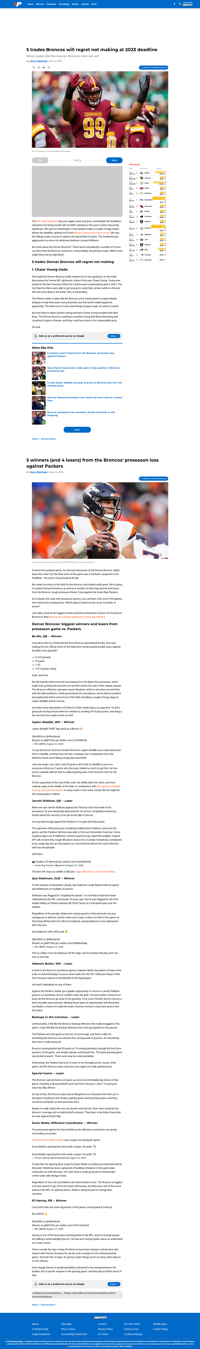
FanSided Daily (40, 1329)
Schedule (51, 4)
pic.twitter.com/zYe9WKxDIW (75, 861)
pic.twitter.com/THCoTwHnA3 (72, 1225)
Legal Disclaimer (41, 1334)
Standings (64, 4)
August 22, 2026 (55, 743)
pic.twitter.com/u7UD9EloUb (71, 740)
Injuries (85, 4)
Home (35, 439)
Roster (75, 4)
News (30, 4)
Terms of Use (131, 1329)
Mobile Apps (160, 1324)
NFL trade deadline (47, 221)
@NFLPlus (49, 740)
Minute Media (17, 1341)
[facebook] (174, 4)
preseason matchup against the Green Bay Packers (77, 616)
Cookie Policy (160, 1329)
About (35, 1324)
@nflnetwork (53, 736)
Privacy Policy (105, 1329)
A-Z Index (103, 1334)
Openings (66, 1324)
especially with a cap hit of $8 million (95, 871)
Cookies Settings (133, 1334)
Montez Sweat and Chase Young (92, 232)
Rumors (40, 4)
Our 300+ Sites (132, 1324)
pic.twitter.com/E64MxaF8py (71, 943)
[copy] (49, 67)
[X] (180, 4)
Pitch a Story (68, 1329)
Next (114, 160)
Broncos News (48, 1304)
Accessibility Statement (74, 1334)
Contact (102, 1324)
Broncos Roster (48, 439)
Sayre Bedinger (39, 61)
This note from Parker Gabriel (48, 1140)
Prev (40, 160)
